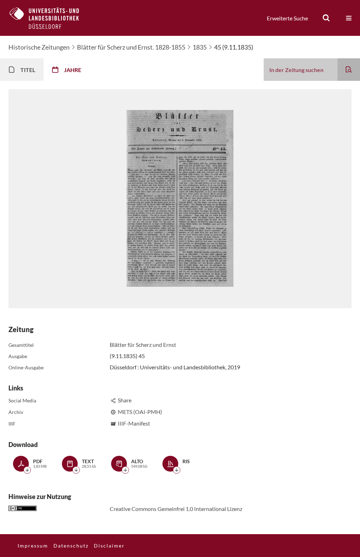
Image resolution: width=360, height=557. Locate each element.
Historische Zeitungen (39, 47)
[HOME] (49, 18)
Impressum (33, 546)
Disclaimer (109, 546)
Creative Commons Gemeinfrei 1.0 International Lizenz (176, 508)
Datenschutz (71, 546)
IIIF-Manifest (134, 423)
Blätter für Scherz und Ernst (143, 344)
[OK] (326, 18)
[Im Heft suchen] (349, 69)
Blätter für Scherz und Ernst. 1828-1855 (131, 47)
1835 (200, 47)
